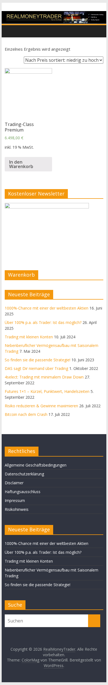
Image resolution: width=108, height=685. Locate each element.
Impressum (15, 500)
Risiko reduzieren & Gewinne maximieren (41, 405)
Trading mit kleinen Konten (29, 336)
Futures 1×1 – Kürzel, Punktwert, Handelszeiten (47, 391)
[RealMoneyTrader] (54, 14)
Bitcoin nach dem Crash (26, 414)
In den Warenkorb (21, 164)
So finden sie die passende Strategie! (37, 359)
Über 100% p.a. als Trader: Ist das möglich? (43, 322)
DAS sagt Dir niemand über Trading (36, 368)
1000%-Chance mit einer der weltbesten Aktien (46, 308)
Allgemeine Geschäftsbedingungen (35, 465)
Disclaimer (14, 482)
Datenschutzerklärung (24, 474)
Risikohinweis (17, 509)
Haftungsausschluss (22, 491)
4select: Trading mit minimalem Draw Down (44, 377)
